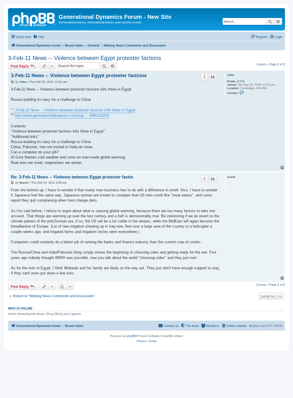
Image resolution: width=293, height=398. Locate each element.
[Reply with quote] (212, 76)
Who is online (20, 308)
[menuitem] (38, 36)
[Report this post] (204, 76)
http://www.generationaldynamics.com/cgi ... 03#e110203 (62, 115)
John (230, 75)
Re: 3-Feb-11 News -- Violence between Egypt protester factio (72, 176)
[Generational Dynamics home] (34, 18)
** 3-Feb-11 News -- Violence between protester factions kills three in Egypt (73, 110)
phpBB (131, 335)
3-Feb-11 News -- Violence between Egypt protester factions (84, 58)
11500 (240, 81)
